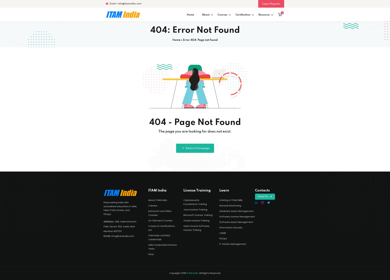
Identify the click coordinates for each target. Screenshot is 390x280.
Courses (222, 15)
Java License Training (195, 209)
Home (190, 15)
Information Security (230, 227)
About (206, 15)
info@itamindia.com (122, 236)
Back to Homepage (197, 148)
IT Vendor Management (232, 244)
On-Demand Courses (160, 220)
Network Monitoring (230, 205)
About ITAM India (157, 200)
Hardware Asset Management (236, 211)
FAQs (151, 254)
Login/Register (271, 4)
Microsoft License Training (198, 215)
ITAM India (192, 273)
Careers (152, 205)
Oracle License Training (196, 220)
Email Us (263, 196)
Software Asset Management (236, 222)
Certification (242, 15)
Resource (264, 15)
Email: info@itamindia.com (125, 4)
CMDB (222, 233)
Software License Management (237, 216)
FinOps (223, 238)
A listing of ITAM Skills (231, 200)
